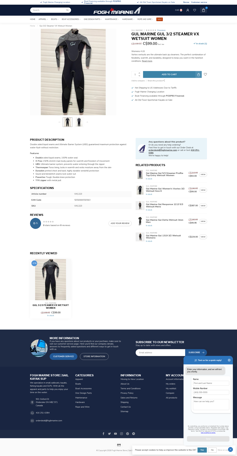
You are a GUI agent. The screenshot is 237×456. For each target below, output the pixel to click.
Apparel (42, 19)
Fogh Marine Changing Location (106, 2)
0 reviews (161, 30)
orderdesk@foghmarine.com (163, 150)
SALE (159, 19)
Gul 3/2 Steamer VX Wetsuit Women (56, 26)
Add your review (120, 223)
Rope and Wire (144, 19)
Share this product (155, 80)
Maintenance (111, 19)
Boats (54, 19)
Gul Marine (137, 30)
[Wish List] (194, 10)
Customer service (199, 2)
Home (32, 19)
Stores (186, 2)
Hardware (127, 19)
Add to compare (138, 80)
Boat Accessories (70, 19)
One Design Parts (92, 19)
